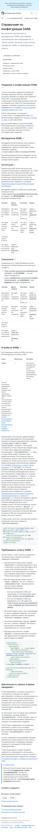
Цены (11, 827)
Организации (7, 165)
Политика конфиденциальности (9, 801)
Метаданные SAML (11, 138)
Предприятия (7, 259)
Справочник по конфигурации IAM (11, 18)
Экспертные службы (20, 827)
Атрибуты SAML (10, 347)
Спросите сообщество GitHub (12, 809)
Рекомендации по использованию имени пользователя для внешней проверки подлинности (7, 424)
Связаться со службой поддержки (14, 812)
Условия (17, 825)
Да (6, 798)
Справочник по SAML (31, 18)
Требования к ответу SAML (16, 550)
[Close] (33, 3)
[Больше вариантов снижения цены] (22, 55)
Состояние (4, 827)
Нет (13, 798)
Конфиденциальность (28, 825)
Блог (30, 827)
